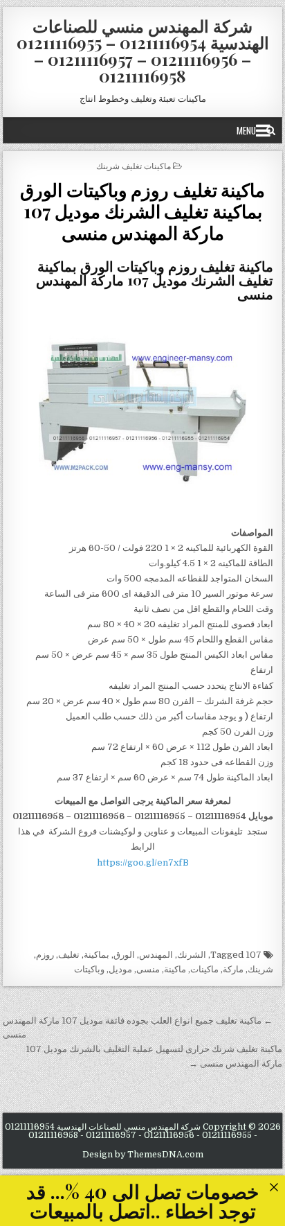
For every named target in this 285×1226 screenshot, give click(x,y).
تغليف (69, 954)
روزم (45, 954)
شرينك (260, 969)
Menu (246, 130)
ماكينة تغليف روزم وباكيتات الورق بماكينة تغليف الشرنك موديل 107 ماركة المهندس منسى (142, 211)
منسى (148, 969)
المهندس (156, 954)
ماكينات (204, 969)
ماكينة (175, 969)
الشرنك (191, 954)
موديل (120, 969)
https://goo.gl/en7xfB (143, 862)
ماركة (233, 969)
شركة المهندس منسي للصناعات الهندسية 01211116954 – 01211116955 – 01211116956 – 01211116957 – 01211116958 (143, 51)
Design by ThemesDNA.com (142, 1154)
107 (253, 954)
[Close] (273, 1186)
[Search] (270, 130)
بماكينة (96, 954)
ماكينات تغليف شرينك (133, 165)
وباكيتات (89, 969)
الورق (124, 954)
